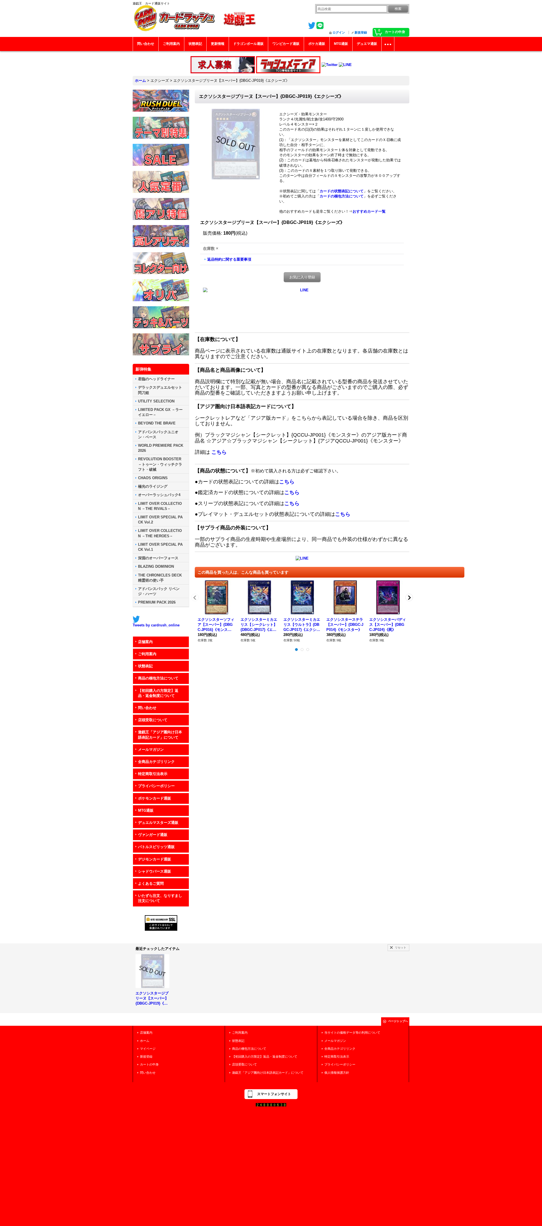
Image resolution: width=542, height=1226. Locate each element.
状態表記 (145, 666)
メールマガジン (151, 749)
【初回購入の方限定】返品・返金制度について (158, 693)
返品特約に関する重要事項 (229, 259)
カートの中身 (149, 1064)
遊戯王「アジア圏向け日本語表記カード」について (160, 734)
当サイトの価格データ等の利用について (352, 1032)
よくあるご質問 (151, 883)
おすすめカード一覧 (369, 211)
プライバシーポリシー (156, 786)
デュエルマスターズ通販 (158, 822)
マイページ (148, 1048)
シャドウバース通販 (154, 871)
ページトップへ (398, 1021)
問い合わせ (147, 708)
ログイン (339, 32)
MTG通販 (146, 810)
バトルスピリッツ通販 (156, 847)
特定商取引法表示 (152, 774)
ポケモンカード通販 (154, 798)
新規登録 (361, 32)
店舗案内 (145, 642)
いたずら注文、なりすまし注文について (160, 898)
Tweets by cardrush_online (156, 625)
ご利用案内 (147, 654)
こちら (219, 452)
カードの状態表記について (342, 191)
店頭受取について (152, 720)
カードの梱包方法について (342, 196)
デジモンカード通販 (154, 859)
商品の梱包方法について (158, 678)
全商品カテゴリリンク (156, 762)
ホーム (144, 1040)
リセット (400, 947)
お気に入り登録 (302, 277)
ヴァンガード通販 (152, 835)
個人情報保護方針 (336, 1072)
